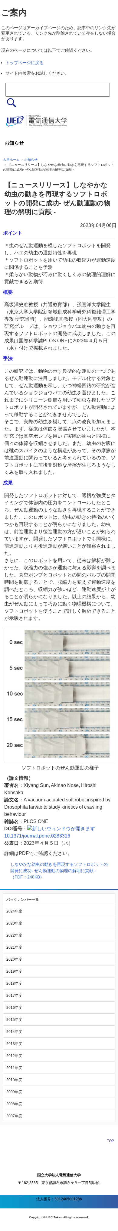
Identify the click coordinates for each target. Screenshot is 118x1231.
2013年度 (14, 1044)
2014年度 (14, 1032)
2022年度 (14, 935)
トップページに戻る (24, 62)
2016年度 (14, 1008)
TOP (110, 1141)
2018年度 (14, 983)
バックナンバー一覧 (22, 899)
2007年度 (14, 1116)
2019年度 (14, 971)
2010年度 (14, 1080)
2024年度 (14, 911)
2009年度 (14, 1092)
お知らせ (31, 159)
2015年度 (14, 1020)
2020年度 (14, 959)
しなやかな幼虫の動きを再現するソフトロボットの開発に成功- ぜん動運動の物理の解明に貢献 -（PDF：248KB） (59, 870)
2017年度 (14, 995)
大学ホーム (11, 159)
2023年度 (14, 923)
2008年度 (14, 1104)
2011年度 (14, 1068)
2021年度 (14, 947)
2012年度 (14, 1056)
